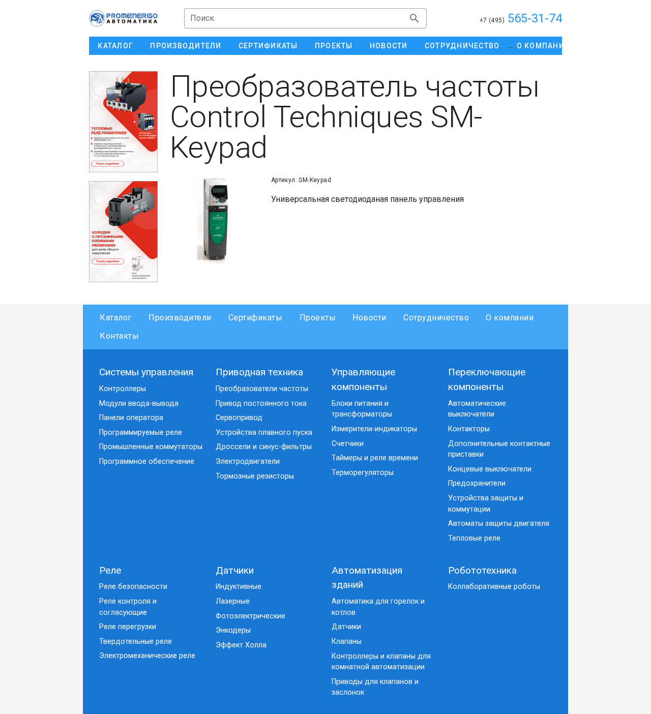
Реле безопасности (133, 586)
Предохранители (477, 483)
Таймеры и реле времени (375, 458)
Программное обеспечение (146, 461)
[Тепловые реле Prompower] (123, 121)
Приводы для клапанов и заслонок (375, 687)
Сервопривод (239, 417)
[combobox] (305, 18)
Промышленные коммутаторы (150, 446)
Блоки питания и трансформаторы (362, 409)
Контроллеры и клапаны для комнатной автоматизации (381, 662)
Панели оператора (131, 417)
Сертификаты (255, 317)
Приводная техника (259, 372)
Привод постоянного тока (261, 403)
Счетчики (348, 443)
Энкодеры (233, 630)
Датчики (235, 570)
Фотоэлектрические (250, 616)
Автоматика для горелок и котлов (378, 607)
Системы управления (146, 372)
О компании (510, 317)
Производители (180, 317)
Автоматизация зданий (367, 577)
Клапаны (347, 641)
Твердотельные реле (135, 641)
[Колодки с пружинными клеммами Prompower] (123, 231)
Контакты (119, 336)
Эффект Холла (241, 645)
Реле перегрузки (127, 626)
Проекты (318, 317)
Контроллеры (122, 388)
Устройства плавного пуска (264, 432)
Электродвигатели (248, 461)
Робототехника (482, 570)
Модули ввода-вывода (139, 403)
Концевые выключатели (489, 469)
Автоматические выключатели (477, 409)
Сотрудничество (436, 317)
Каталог (116, 317)
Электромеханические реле (147, 655)
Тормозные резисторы (255, 476)
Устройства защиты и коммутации (485, 504)
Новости (369, 317)
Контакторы (469, 429)
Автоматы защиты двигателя (498, 523)
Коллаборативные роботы (494, 586)
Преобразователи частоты (262, 388)
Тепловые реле (474, 538)
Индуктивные (238, 586)
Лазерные (233, 601)
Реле (110, 570)
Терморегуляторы (363, 472)
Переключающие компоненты (486, 379)
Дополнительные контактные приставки (499, 449)
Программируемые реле (140, 432)
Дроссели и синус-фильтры (264, 446)
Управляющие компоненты (363, 379)
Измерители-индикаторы (374, 429)
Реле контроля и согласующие (128, 607)
